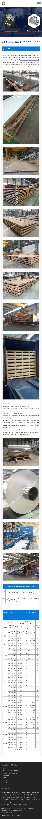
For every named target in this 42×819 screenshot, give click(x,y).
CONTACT (6, 780)
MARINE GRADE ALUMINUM (23, 41)
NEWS (4, 778)
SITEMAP (5, 782)
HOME (4, 768)
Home (11, 41)
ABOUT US (6, 775)
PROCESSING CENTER (10, 773)
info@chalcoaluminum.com (13, 815)
